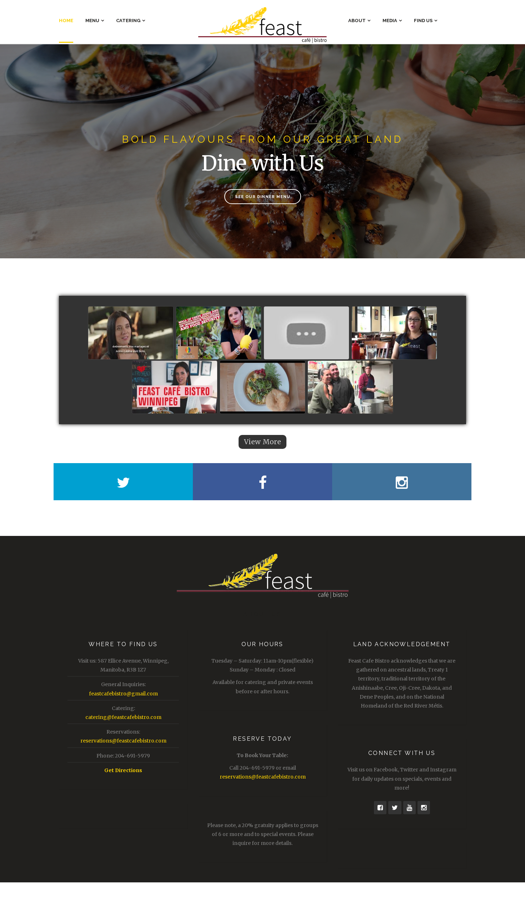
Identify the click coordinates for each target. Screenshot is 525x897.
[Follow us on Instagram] (424, 807)
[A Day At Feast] (350, 387)
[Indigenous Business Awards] (130, 333)
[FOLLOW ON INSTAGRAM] (401, 481)
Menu (92, 20)
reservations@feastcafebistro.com (123, 741)
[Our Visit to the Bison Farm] (394, 333)
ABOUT (357, 20)
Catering (128, 20)
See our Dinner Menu (262, 196)
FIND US (423, 20)
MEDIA (389, 20)
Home (66, 20)
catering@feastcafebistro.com (123, 717)
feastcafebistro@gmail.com (123, 693)
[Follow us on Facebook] (380, 807)
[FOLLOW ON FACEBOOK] (262, 481)
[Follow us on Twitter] (394, 807)
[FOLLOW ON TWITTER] (123, 481)
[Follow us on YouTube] (409, 807)
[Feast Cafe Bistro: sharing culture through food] (262, 387)
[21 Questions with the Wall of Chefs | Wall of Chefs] (306, 333)
